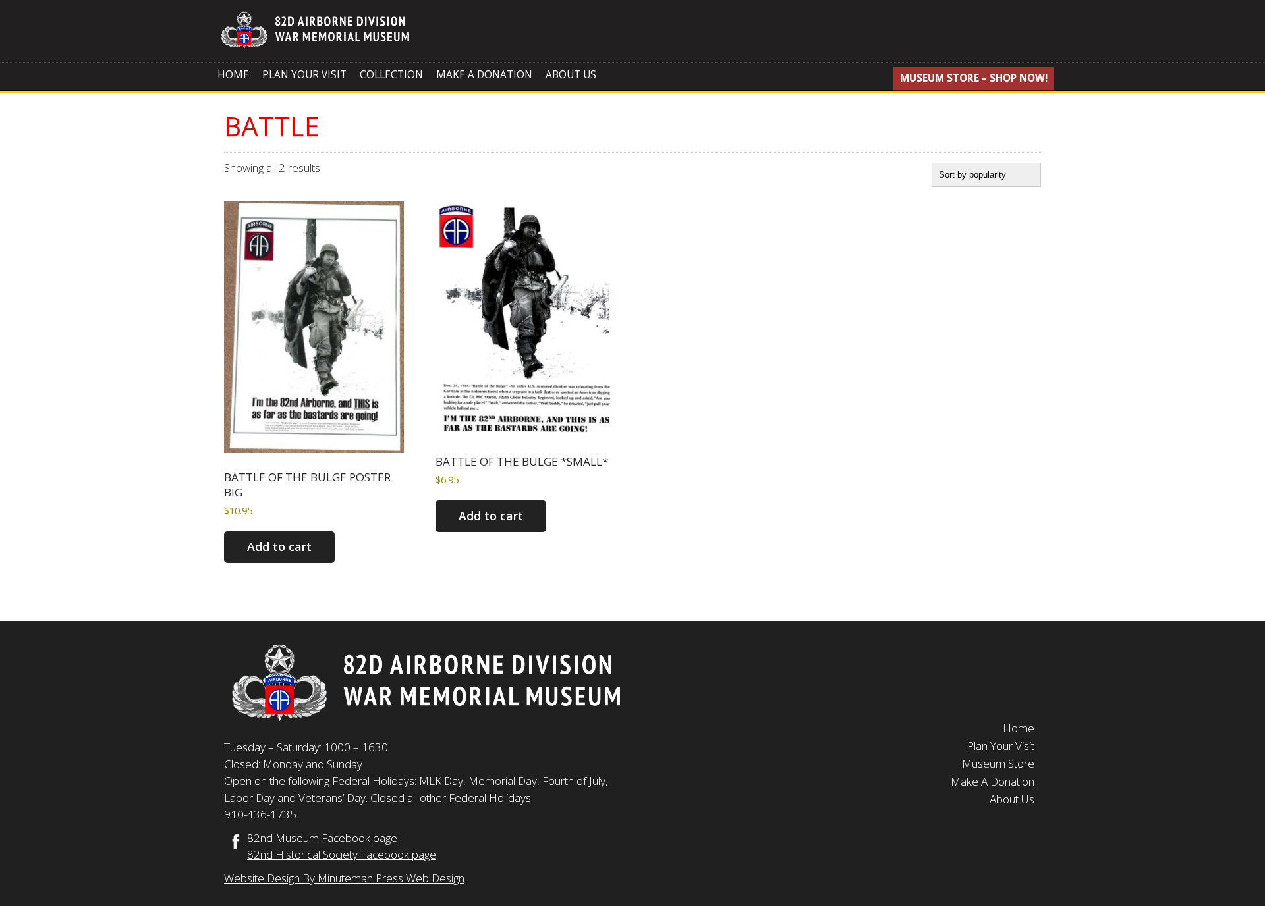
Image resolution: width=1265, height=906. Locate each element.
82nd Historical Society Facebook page (341, 854)
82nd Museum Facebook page (322, 837)
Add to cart (279, 546)
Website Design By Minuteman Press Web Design (344, 878)
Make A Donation (484, 75)
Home (233, 75)
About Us (571, 75)
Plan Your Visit (304, 75)
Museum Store (998, 763)
